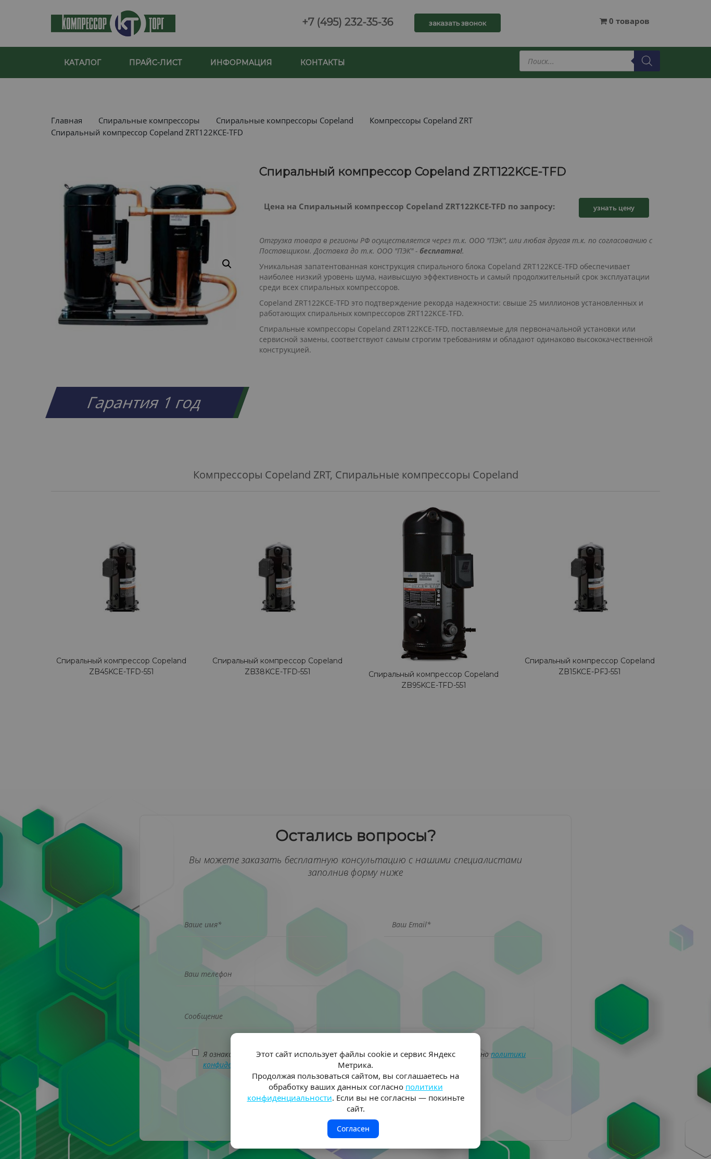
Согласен (353, 1128)
